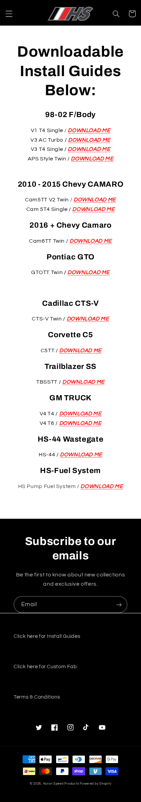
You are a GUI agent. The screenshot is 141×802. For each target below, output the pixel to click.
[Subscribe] (119, 604)
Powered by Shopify (95, 783)
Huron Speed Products (61, 783)
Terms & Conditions (37, 697)
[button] (9, 14)
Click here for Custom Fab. (46, 666)
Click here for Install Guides (47, 636)
